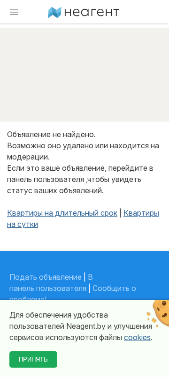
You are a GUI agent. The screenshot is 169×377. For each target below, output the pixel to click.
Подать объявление (45, 277)
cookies (137, 337)
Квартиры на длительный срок (62, 213)
